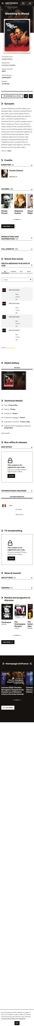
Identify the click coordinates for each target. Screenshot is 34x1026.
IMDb (9, 151)
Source (3, 347)
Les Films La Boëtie (8, 65)
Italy (11, 505)
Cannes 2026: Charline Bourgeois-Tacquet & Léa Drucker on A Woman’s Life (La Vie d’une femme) (12, 691)
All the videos (8, 707)
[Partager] (26, 96)
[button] (23, 374)
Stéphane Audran (18, 212)
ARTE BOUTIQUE (14, 290)
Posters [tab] (17, 367)
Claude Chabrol (7, 59)
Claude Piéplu (30, 212)
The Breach (6, 622)
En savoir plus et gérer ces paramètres (13, 1018)
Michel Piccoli (4, 212)
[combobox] (17, 280)
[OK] (17, 1023)
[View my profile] (30, 3)
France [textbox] (5, 280)
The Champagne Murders (19, 624)
